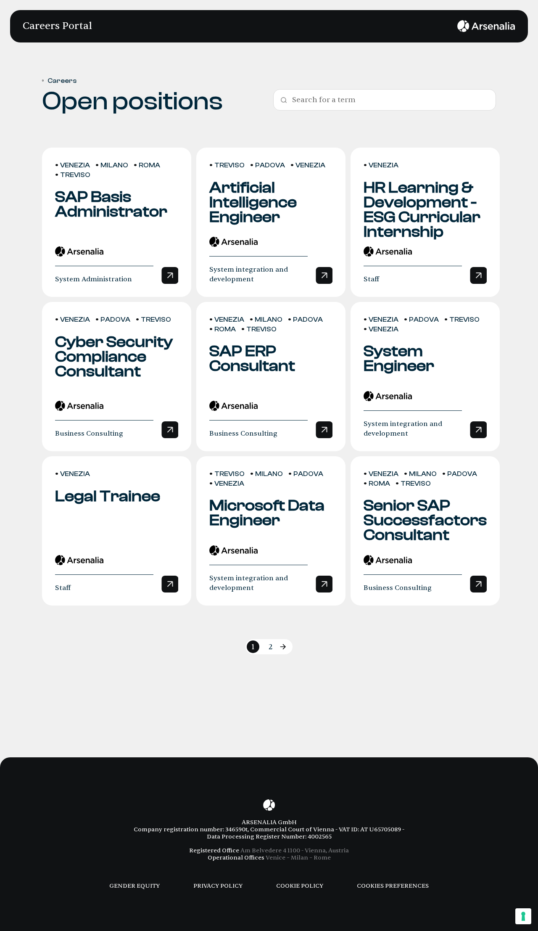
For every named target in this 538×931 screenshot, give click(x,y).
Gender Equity (134, 885)
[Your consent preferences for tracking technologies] (523, 916)
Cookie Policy (299, 885)
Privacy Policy (218, 885)
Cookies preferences (393, 885)
